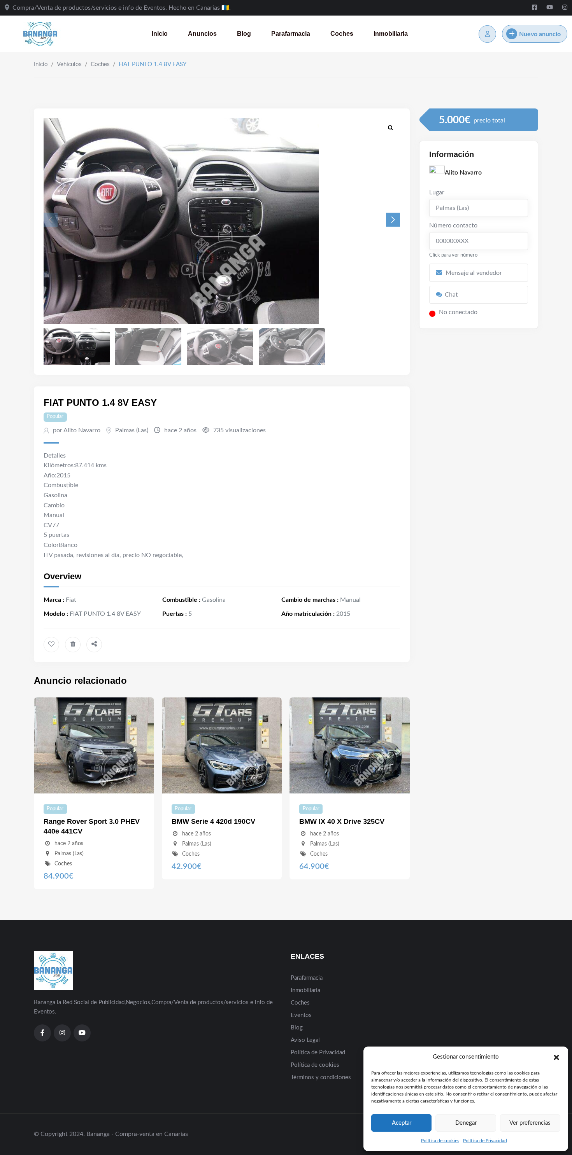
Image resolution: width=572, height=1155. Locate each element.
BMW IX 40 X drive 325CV (341, 821)
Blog (244, 33)
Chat (451, 295)
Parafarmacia (290, 33)
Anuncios (202, 33)
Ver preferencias (530, 1123)
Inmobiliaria (391, 33)
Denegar (466, 1123)
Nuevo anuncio (540, 34)
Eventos (301, 1015)
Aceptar (401, 1123)
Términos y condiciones (321, 1077)
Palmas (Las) (131, 430)
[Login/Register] (487, 34)
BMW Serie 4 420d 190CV (213, 821)
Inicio (160, 33)
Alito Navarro (463, 172)
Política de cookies (440, 1140)
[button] (556, 1057)
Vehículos (69, 64)
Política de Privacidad (485, 1140)
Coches (341, 33)
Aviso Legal (305, 1040)
